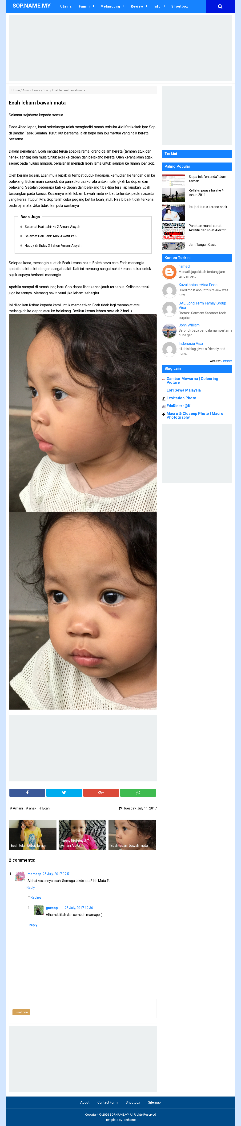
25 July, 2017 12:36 (79, 908)
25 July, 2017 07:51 (57, 874)
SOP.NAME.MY (119, 1114)
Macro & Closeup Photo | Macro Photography (195, 415)
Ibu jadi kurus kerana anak (208, 207)
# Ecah (44, 808)
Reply (31, 887)
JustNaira (226, 361)
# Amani (17, 808)
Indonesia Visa (191, 343)
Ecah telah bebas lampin (29, 845)
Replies (36, 897)
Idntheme (129, 1120)
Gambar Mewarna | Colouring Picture (192, 380)
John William (189, 325)
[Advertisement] (120, 48)
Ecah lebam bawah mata (129, 845)
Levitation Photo (181, 398)
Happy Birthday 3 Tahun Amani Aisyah (53, 245)
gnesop (52, 908)
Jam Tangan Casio (203, 244)
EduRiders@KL (180, 406)
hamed (184, 266)
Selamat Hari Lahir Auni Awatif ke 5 (51, 236)
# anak (31, 808)
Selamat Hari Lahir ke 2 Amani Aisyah (52, 227)
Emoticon (21, 1012)
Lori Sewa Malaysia (184, 390)
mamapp (34, 874)
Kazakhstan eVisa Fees (198, 285)
